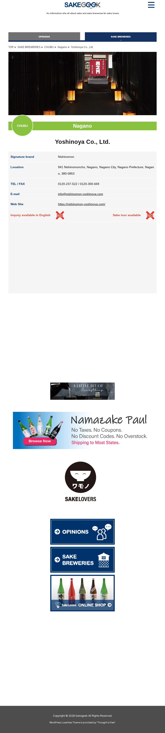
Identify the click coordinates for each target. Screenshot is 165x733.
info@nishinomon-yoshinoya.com (80, 194)
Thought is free (106, 722)
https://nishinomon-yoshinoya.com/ (81, 204)
